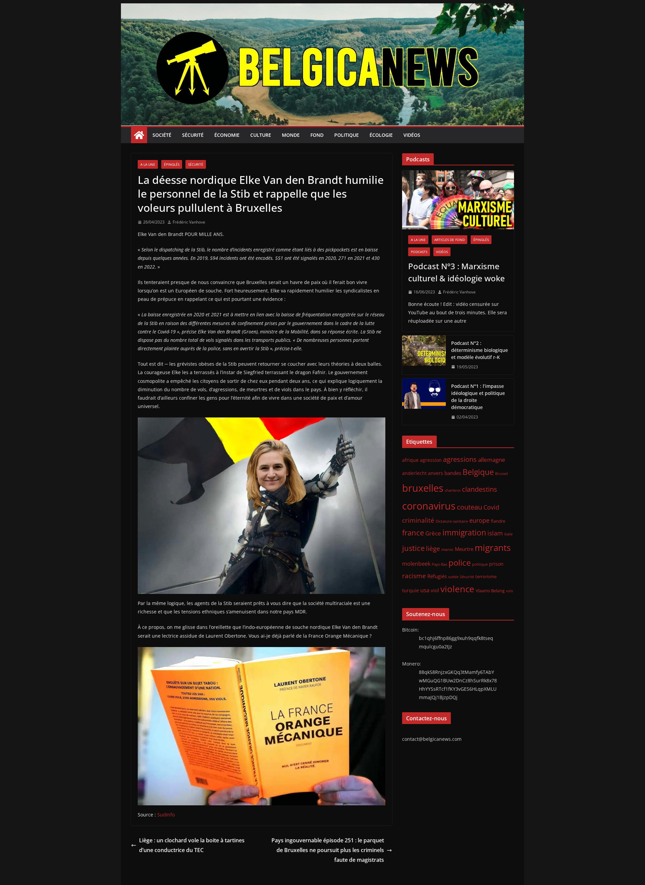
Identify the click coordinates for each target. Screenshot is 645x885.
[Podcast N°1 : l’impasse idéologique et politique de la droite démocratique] (424, 401)
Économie (227, 135)
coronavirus (429, 505)
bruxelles (422, 488)
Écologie (381, 135)
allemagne (491, 460)
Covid (491, 507)
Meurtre (464, 549)
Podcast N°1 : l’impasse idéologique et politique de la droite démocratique (478, 396)
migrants (493, 547)
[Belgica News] (322, 8)
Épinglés (171, 164)
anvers (435, 473)
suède (453, 576)
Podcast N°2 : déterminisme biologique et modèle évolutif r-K (479, 350)
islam (495, 533)
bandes (452, 473)
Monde (291, 135)
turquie (410, 590)
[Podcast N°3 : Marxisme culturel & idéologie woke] (458, 199)
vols (509, 590)
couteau (469, 507)
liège (433, 548)
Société (162, 135)
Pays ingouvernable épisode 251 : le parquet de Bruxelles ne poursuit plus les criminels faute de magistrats (327, 850)
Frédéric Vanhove (189, 222)
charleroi (453, 490)
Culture (260, 135)
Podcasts (419, 251)
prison (496, 564)
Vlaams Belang (490, 591)
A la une (147, 164)
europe (479, 520)
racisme (414, 575)
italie (508, 534)
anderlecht (414, 473)
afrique (410, 460)
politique (480, 564)
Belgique (478, 472)
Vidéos (411, 135)
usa (424, 590)
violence (457, 589)
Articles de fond (449, 239)
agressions (460, 459)
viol (435, 590)
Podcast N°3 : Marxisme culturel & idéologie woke (456, 272)
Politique (346, 135)
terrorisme (486, 576)
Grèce (433, 533)
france (413, 532)
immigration (464, 532)
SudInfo (166, 814)
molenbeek (416, 563)
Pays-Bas (439, 564)
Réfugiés (437, 576)
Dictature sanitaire (452, 521)
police (459, 562)
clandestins (479, 489)
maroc (447, 549)
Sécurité (193, 135)
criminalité (418, 520)
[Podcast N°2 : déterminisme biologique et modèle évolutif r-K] (424, 355)
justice (413, 548)
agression (431, 460)
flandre (498, 521)
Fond (317, 135)
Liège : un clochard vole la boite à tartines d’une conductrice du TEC (192, 845)
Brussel (501, 473)
